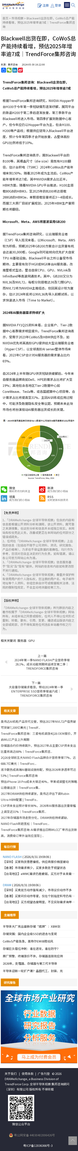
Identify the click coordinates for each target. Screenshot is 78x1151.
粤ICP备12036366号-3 (38, 1145)
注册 (45, 5)
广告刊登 (44, 1073)
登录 (58, 5)
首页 (5, 18)
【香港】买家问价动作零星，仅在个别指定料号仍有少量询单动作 (39, 896)
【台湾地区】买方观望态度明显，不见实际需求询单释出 (39, 902)
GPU (31, 640)
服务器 (21, 640)
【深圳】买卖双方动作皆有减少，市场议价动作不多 (37, 890)
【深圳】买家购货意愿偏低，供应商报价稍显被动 (36, 862)
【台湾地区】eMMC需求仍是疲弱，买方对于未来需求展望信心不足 (39, 874)
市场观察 (17, 18)
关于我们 (11, 1073)
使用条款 (28, 1073)
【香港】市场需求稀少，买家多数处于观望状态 (34, 868)
